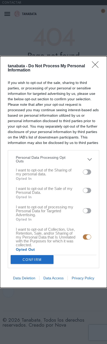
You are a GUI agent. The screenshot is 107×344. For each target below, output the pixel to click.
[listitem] (53, 159)
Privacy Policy (83, 278)
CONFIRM (32, 260)
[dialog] (53, 172)
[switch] (87, 172)
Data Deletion (24, 278)
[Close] (97, 66)
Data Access (53, 278)
